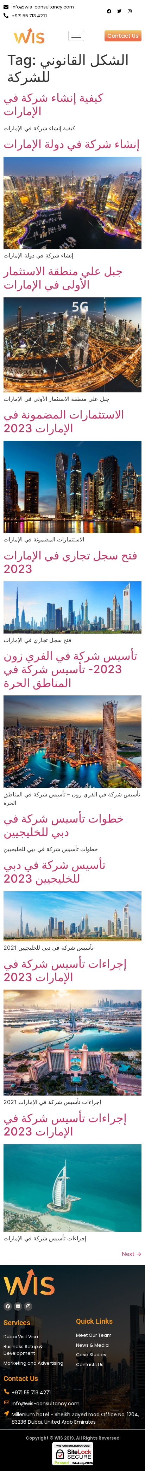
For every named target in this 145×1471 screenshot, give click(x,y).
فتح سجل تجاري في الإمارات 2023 (70, 562)
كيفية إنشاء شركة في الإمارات (53, 104)
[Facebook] (109, 11)
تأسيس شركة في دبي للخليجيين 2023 (55, 871)
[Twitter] (119, 11)
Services (17, 1322)
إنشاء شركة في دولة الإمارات (72, 144)
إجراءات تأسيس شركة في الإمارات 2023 (65, 970)
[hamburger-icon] (76, 36)
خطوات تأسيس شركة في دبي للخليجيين (64, 825)
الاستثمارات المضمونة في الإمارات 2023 (64, 421)
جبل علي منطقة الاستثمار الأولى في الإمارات (63, 277)
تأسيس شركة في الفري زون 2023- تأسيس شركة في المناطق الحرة (70, 669)
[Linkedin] (18, 1306)
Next (131, 1253)
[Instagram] (129, 11)
